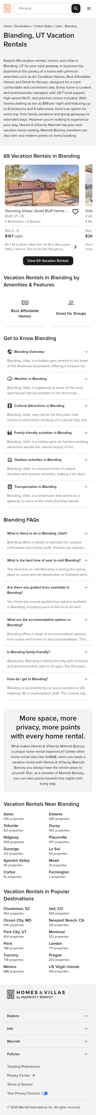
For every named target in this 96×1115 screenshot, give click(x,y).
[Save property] (75, 211)
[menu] (88, 8)
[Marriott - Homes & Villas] (7, 8)
